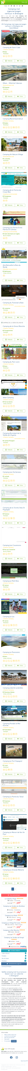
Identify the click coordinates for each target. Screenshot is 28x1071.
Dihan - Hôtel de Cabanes (12, 83)
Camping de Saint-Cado (11, 47)
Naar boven (23, 1060)
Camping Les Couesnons (12, 545)
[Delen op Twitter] (11, 6)
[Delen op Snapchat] (14, 6)
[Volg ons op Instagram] (17, 1057)
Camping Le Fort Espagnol (12, 761)
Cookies (14, 1041)
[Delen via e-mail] (19, 6)
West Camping (8, 397)
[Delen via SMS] (22, 6)
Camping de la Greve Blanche (14, 326)
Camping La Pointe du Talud (13, 797)
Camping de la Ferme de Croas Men (12, 191)
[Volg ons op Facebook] (11, 1057)
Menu (23, 2)
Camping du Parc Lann (11, 362)
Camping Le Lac (8, 617)
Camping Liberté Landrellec (13, 688)
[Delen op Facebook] (9, 6)
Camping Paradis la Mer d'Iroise (11, 724)
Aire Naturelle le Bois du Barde (12, 266)
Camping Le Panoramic (11, 652)
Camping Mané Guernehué (13, 119)
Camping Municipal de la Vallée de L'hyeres (12, 434)
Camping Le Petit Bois (11, 581)
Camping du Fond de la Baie (13, 303)
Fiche (21, 61)
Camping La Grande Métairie (13, 870)
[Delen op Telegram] (17, 6)
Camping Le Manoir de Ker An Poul (14, 833)
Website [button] (9, 61)
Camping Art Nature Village (13, 154)
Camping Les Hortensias (12, 472)
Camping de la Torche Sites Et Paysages (14, 509)
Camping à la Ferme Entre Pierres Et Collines (12, 228)
